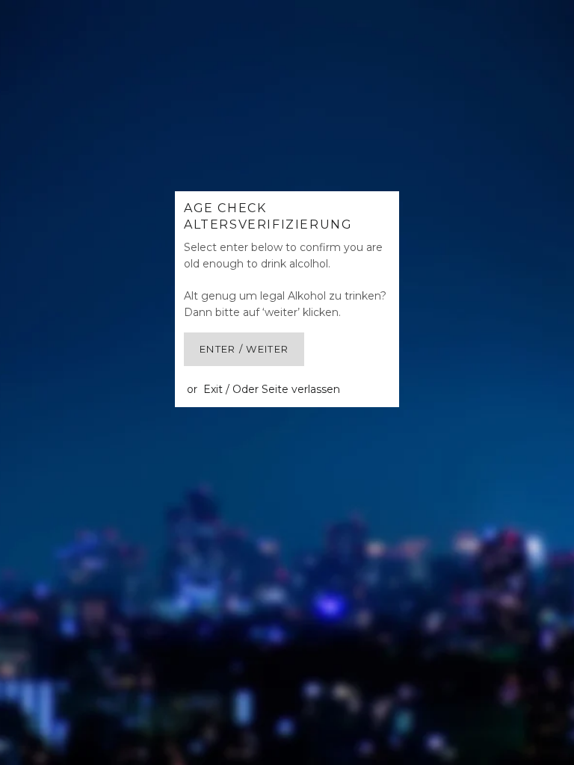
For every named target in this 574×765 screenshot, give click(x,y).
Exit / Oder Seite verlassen (271, 389)
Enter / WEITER (244, 349)
